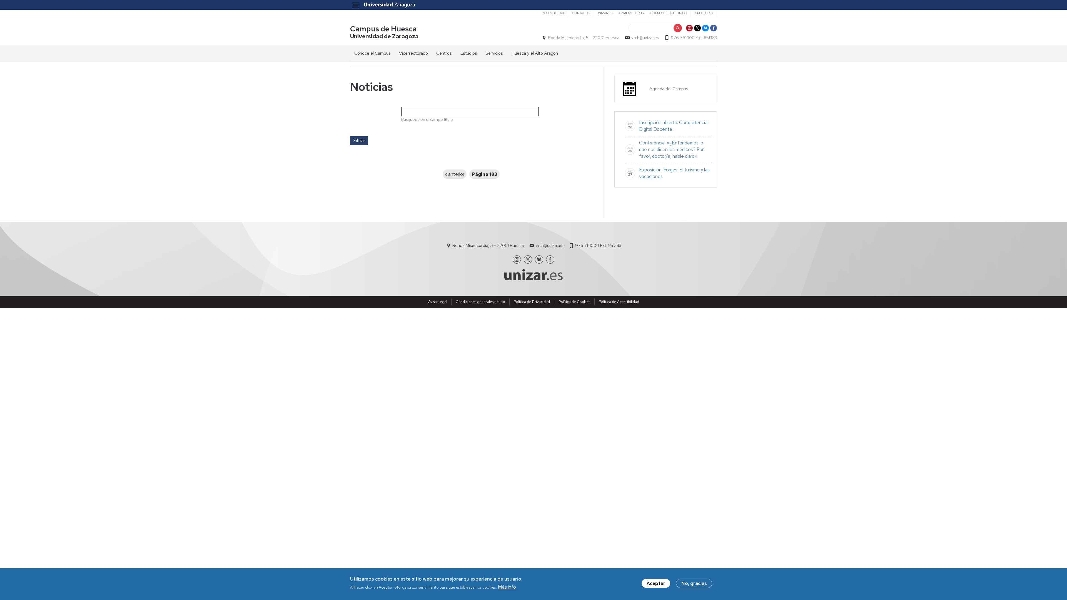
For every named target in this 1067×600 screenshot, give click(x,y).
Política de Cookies (574, 301)
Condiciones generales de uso (480, 301)
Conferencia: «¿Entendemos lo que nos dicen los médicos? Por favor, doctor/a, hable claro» (671, 149)
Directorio (703, 13)
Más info (507, 587)
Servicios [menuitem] (494, 53)
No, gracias (694, 583)
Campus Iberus (631, 13)
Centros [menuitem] (444, 53)
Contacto (581, 13)
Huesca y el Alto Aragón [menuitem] (534, 53)
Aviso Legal (437, 301)
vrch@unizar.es (645, 38)
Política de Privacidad (532, 301)
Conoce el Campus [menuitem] (372, 53)
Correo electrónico (668, 13)
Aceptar (656, 583)
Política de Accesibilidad (619, 301)
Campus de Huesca (383, 29)
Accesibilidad (553, 13)
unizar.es (604, 13)
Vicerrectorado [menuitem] (413, 53)
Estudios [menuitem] (468, 53)
